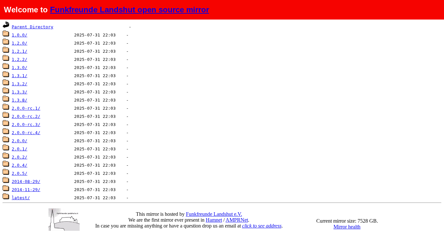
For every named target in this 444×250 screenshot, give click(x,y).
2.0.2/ (19, 157)
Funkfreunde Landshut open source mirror (129, 9)
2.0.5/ (19, 173)
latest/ (21, 197)
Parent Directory (32, 26)
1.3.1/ (19, 75)
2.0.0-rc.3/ (26, 124)
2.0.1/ (19, 148)
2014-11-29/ (26, 189)
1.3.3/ (19, 92)
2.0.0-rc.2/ (26, 116)
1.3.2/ (19, 83)
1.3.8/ (19, 100)
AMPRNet (237, 220)
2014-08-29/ (26, 181)
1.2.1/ (19, 51)
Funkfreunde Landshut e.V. (214, 214)
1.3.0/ (19, 67)
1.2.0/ (19, 43)
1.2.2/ (19, 59)
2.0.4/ (19, 165)
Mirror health (346, 226)
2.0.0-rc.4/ (26, 132)
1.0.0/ (19, 35)
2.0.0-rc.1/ (26, 108)
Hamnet (214, 220)
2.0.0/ (19, 140)
